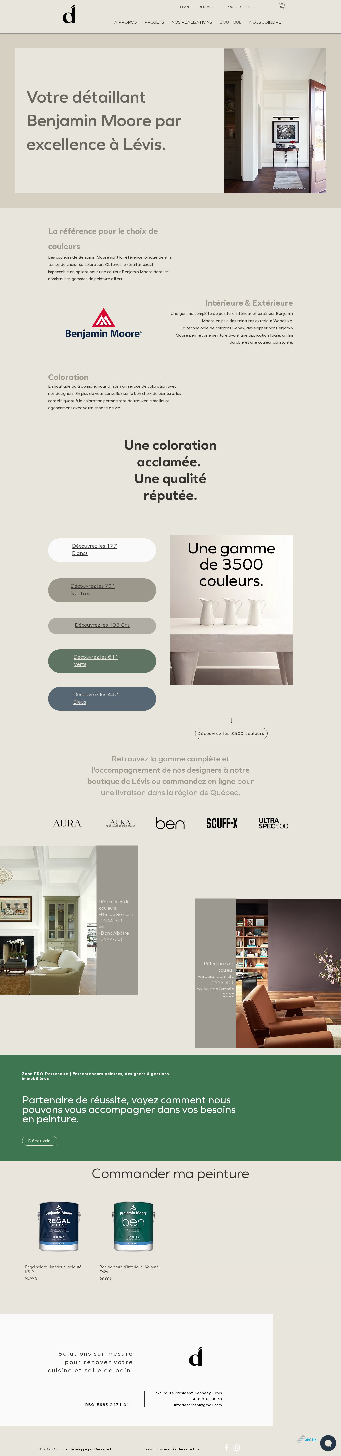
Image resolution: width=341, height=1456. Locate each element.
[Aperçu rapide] (59, 1226)
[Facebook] (226, 1447)
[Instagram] (236, 1447)
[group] (170, 1237)
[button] (282, 6)
